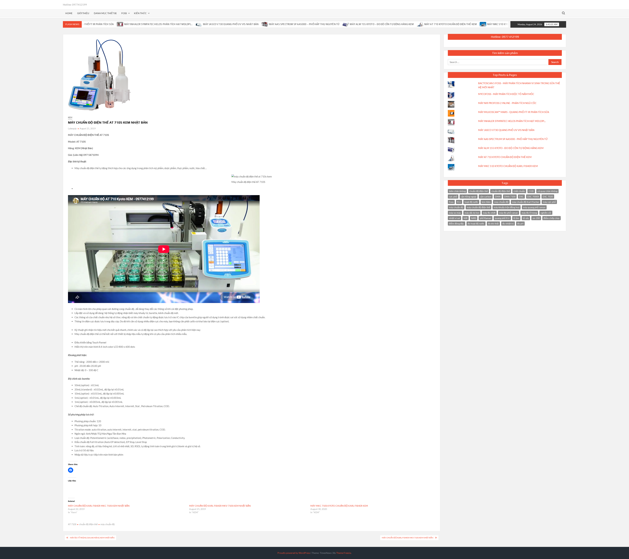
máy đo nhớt (489, 212)
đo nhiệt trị (508, 223)
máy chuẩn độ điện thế (478, 207)
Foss (451, 202)
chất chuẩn (519, 191)
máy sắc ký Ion (472, 212)
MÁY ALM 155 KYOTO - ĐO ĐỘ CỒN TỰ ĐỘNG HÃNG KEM (510, 148)
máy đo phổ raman (508, 212)
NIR (465, 218)
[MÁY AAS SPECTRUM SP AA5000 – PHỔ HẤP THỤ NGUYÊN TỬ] (239, 24)
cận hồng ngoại (468, 196)
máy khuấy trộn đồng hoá (506, 207)
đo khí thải (493, 223)
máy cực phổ (549, 202)
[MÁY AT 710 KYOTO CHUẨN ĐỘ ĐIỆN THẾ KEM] (394, 24)
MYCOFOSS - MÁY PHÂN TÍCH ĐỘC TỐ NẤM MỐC (506, 93)
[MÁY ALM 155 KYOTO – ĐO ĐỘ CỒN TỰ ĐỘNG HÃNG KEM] (319, 24)
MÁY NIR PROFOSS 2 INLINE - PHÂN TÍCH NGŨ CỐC (507, 102)
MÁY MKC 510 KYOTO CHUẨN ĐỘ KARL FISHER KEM (490, 24)
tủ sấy (526, 218)
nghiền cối (546, 212)
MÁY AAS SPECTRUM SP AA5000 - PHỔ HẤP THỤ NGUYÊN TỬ (513, 138)
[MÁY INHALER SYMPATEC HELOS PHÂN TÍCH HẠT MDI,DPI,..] (94, 24)
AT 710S (72, 524)
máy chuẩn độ (501, 202)
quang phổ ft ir (502, 218)
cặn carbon (485, 196)
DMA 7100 (509, 196)
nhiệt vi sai (454, 218)
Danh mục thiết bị (105, 13)
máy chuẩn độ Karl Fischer (525, 202)
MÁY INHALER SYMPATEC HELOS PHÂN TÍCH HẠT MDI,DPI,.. (132, 24)
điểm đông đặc (456, 223)
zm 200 (536, 218)
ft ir (459, 202)
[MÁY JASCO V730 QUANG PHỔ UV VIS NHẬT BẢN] (173, 24)
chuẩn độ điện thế (88, 524)
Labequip (72, 128)
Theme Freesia (343, 552)
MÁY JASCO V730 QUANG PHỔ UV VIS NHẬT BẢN (205, 24)
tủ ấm (516, 218)
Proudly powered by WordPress (293, 552)
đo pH (520, 223)
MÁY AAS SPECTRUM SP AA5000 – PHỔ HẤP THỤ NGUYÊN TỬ (278, 24)
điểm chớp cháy (551, 218)
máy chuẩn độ (107, 524)
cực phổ (453, 196)
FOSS (124, 13)
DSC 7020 (548, 196)
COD (531, 191)
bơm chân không (457, 191)
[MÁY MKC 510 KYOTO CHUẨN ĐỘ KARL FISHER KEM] (457, 24)
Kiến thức (140, 13)
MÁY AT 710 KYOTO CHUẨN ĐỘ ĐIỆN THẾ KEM (424, 24)
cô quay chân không (547, 191)
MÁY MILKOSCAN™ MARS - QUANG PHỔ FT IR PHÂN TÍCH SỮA (513, 111)
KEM (70, 117)
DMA (498, 196)
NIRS (473, 218)
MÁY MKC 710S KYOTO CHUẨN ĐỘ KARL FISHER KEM (339, 505)
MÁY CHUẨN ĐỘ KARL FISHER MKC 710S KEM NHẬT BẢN (99, 505)
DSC (521, 196)
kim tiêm (486, 202)
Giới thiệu (83, 13)
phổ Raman (485, 218)
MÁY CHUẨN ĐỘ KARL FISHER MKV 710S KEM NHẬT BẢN (220, 505)
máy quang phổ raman (534, 207)
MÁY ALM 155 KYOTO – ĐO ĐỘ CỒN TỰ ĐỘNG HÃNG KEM (356, 24)
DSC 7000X (533, 196)
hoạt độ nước (471, 202)
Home (68, 13)
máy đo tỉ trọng (529, 212)
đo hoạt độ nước (476, 223)
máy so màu (455, 212)
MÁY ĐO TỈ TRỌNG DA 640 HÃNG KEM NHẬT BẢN (92, 537)
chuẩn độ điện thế (478, 191)
